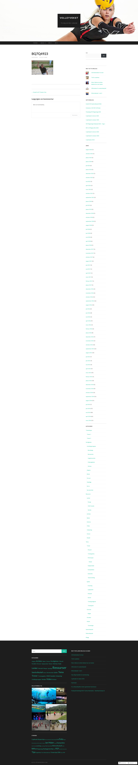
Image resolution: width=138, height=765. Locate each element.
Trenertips (54, 752)
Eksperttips (41, 739)
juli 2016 (88, 309)
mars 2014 (88, 420)
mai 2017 (88, 269)
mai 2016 (88, 317)
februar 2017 (89, 281)
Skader (88, 537)
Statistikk (90, 573)
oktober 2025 (89, 153)
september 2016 (90, 301)
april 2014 (88, 416)
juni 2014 (88, 408)
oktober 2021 (89, 193)
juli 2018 (88, 229)
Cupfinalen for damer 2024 (92, 135)
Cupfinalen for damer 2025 (92, 120)
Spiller (88, 581)
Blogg (42, 43)
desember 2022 (90, 173)
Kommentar (74, 115)
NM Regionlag (39, 749)
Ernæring (90, 585)
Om (56, 43)
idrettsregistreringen (41, 743)
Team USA (64, 749)
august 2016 (89, 305)
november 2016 (90, 293)
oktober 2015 (89, 344)
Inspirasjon (74, 682)
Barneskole (90, 454)
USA (58, 752)
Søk (87, 52)
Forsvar (89, 478)
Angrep (88, 470)
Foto (61, 739)
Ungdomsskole (91, 458)
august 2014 (89, 400)
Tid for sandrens (95, 77)
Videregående (91, 462)
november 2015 (90, 340)
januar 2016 (89, 332)
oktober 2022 (89, 177)
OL (54, 749)
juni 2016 (88, 313)
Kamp (55, 743)
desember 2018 (90, 213)
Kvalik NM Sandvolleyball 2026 (93, 104)
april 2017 (88, 273)
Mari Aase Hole (48, 746)
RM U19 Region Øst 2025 (92, 128)
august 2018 (89, 225)
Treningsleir (91, 605)
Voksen (89, 466)
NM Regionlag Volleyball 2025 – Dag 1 (95, 123)
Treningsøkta (91, 553)
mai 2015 (88, 364)
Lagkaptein (90, 589)
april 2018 (88, 241)
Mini (49, 43)
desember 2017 (90, 249)
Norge (89, 502)
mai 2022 (88, 181)
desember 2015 (90, 336)
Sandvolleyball (89, 629)
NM (33, 749)
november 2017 (90, 253)
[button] (44, 696)
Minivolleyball (57, 746)
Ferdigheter (89, 442)
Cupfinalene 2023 (90, 139)
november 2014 (90, 388)
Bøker (88, 518)
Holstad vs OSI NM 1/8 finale (93, 108)
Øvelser (54, 679)
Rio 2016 (61, 749)
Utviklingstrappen (91, 446)
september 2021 (90, 197)
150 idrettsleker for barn (97, 72)
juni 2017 (88, 265)
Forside (35, 43)
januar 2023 (89, 169)
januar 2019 (89, 209)
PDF (57, 749)
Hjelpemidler (91, 565)
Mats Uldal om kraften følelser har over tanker (82, 663)
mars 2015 (88, 372)
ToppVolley (38, 752)
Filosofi (89, 549)
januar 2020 (89, 201)
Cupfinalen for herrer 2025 (92, 116)
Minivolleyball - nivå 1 (96, 93)
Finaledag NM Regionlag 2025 (93, 112)
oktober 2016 (89, 297)
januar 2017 (89, 285)
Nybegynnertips (48, 749)
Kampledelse (91, 569)
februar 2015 (89, 376)
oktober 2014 (89, 392)
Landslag (38, 746)
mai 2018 (88, 237)
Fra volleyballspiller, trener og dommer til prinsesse (83, 686)
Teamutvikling (91, 577)
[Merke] (49, 651)
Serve (88, 486)
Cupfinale (34, 739)
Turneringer (91, 625)
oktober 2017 (89, 257)
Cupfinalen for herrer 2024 (92, 131)
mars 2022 (88, 189)
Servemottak (90, 490)
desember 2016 (90, 289)
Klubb (88, 621)
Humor (88, 534)
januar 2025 (89, 157)
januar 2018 (89, 245)
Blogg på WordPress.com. (40, 762)
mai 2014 (88, 412)
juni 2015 (88, 360)
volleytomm (43, 57)
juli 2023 (88, 165)
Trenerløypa (89, 430)
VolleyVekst (69, 18)
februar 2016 (89, 328)
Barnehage (90, 450)
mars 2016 (88, 325)
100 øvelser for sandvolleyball (98, 88)
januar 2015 (89, 380)
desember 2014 (90, 384)
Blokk (88, 474)
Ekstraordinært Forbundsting (50, 739)
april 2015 (88, 368)
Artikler (89, 514)
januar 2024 (89, 161)
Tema (87, 541)
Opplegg (89, 482)
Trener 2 (89, 438)
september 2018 (90, 221)
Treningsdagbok (92, 601)
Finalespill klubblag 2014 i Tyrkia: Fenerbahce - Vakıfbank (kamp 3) (88, 690)
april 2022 (88, 185)
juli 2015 (88, 356)
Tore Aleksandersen (45, 752)
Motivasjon (90, 557)
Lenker (88, 498)
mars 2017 (88, 277)
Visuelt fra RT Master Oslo (39, 92)
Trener (88, 545)
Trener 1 (89, 434)
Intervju (89, 522)
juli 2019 (88, 205)
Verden (89, 510)
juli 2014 (88, 404)
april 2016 (88, 320)
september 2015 (90, 348)
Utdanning (89, 530)
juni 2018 (88, 233)
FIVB (57, 739)
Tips (34, 752)
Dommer (89, 609)
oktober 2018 (89, 217)
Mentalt (90, 593)
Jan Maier (49, 742)
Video (88, 526)
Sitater (90, 561)
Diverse (48, 661)
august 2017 (89, 261)
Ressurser (88, 494)
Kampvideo (61, 743)
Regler (89, 613)
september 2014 (90, 396)
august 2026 (89, 149)
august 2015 (89, 352)
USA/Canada (91, 506)
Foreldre (89, 617)
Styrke (89, 597)
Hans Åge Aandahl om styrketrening (80, 674)
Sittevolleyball (89, 633)
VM (64, 752)
